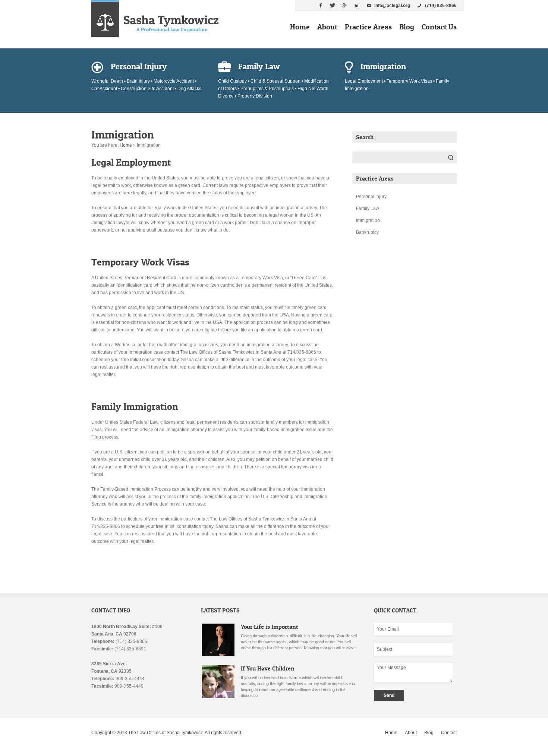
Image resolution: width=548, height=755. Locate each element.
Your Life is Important (269, 626)
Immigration (368, 220)
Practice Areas (368, 26)
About (327, 26)
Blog (406, 26)
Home (300, 26)
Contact (449, 732)
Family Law (367, 208)
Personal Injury (371, 196)
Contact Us (439, 26)
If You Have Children (268, 668)
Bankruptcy (367, 232)
